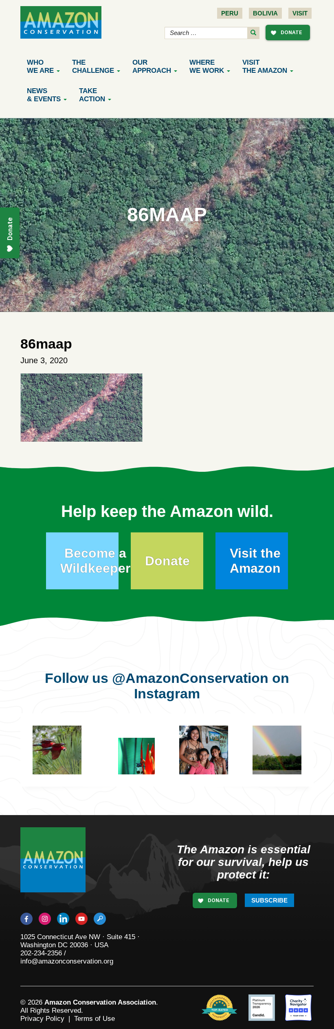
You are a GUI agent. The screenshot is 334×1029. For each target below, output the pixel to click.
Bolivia (265, 13)
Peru (229, 13)
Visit (300, 13)
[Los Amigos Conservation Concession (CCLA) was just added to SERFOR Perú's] (277, 750)
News (44, 95)
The (93, 66)
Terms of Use (94, 1018)
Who (40, 66)
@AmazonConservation (190, 678)
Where (206, 66)
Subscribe (269, 900)
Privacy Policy (42, 1018)
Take (92, 95)
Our (151, 66)
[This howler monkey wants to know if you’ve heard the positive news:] (216, 762)
